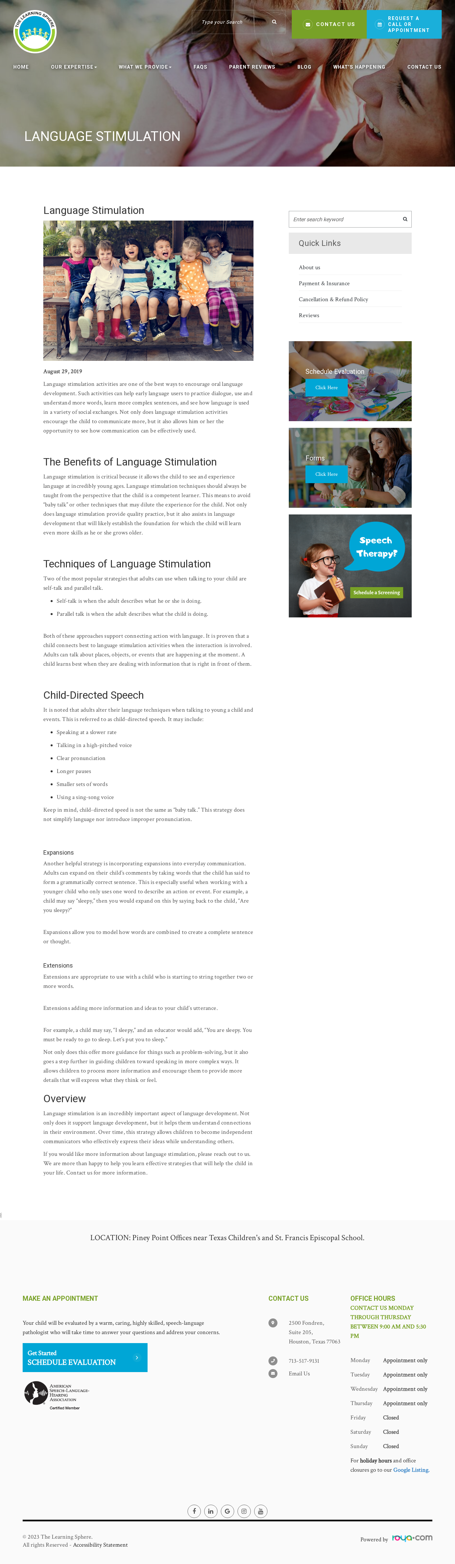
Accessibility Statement (100, 1545)
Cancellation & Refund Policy (333, 299)
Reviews (309, 315)
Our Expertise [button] (72, 67)
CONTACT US (335, 24)
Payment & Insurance (324, 283)
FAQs (201, 67)
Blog (304, 67)
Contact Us (424, 67)
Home (21, 67)
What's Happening (359, 67)
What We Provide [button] (143, 67)
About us (309, 267)
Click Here (326, 387)
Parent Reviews (252, 67)
